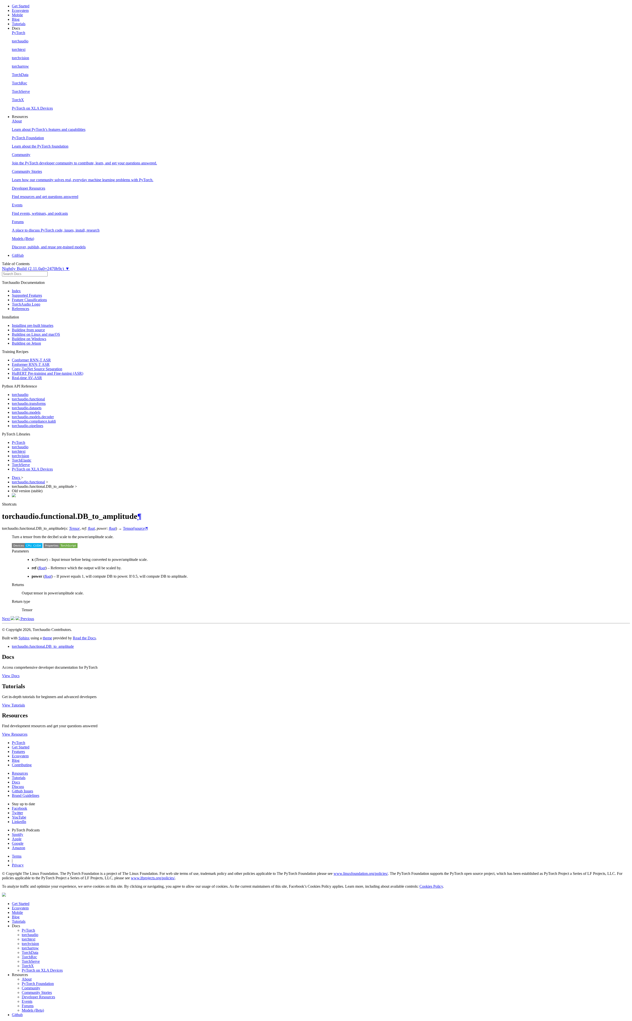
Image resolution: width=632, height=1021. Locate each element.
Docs (16, 477)
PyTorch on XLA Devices (32, 469)
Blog (16, 19)
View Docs (11, 676)
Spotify (17, 834)
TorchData (30, 952)
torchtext (18, 451)
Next (6, 619)
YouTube (19, 817)
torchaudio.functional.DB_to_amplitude (43, 646)
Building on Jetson (26, 343)
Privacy (18, 865)
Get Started (20, 6)
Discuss (18, 787)
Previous (27, 619)
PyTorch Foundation (38, 984)
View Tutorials (13, 705)
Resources (20, 773)
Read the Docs (84, 638)
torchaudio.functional (28, 399)
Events (27, 1001)
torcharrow (30, 948)
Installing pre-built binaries (32, 325)
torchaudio (20, 395)
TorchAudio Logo (26, 304)
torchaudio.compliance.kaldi (34, 421)
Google (17, 843)
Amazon (18, 848)
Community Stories (37, 992)
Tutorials (18, 24)
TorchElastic (21, 460)
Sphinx (24, 638)
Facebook (19, 808)
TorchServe (21, 465)
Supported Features (27, 295)
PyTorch (18, 442)
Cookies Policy (431, 886)
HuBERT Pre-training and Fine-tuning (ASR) (47, 373)
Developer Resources (38, 997)
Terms (16, 856)
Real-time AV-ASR (27, 378)
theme (47, 638)
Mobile (17, 15)
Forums (28, 1006)
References (20, 309)
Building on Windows (29, 339)
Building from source (28, 330)
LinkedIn (19, 822)
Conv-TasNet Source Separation (37, 369)
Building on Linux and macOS (36, 334)
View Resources (14, 734)
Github (17, 1015)
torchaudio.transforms (29, 403)
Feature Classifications (29, 300)
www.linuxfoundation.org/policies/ (361, 873)
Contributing (22, 765)
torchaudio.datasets (26, 408)
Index (16, 291)
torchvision (20, 456)
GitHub (18, 255)
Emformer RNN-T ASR (31, 364)
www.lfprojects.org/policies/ (153, 878)
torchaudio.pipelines (27, 426)
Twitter (17, 813)
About (27, 979)
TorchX (28, 966)
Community (31, 988)
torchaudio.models (26, 412)
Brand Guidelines (25, 795)
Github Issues (22, 791)
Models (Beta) (33, 1010)
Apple (16, 839)
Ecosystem (20, 10)
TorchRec (29, 957)
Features (18, 751)
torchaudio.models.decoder (33, 417)
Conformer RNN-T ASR (31, 360)
